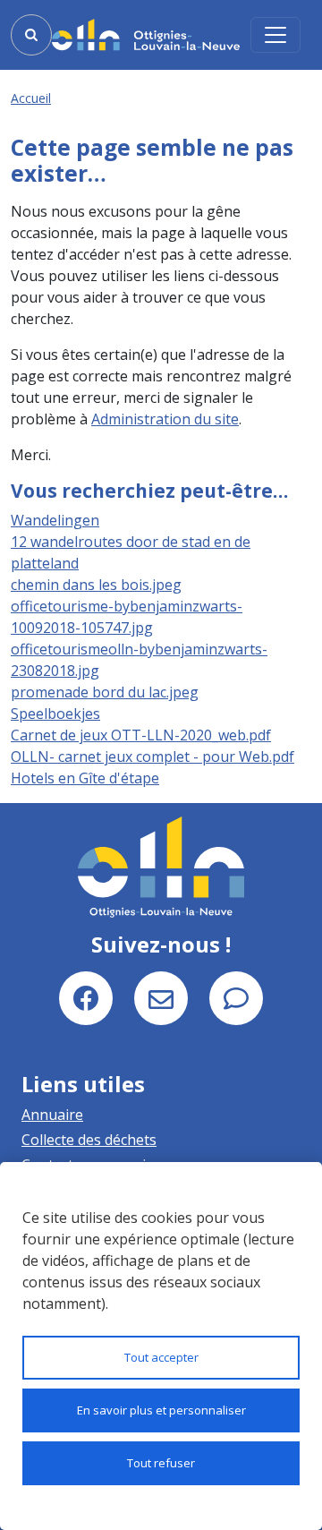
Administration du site (165, 419)
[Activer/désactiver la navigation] (275, 35)
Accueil (31, 98)
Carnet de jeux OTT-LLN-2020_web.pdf (141, 735)
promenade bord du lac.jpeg (105, 692)
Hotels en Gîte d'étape (85, 778)
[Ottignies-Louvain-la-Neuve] (146, 34)
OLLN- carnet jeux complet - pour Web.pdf (152, 756)
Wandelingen (55, 520)
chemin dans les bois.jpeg (96, 584)
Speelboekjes (55, 713)
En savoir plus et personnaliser (161, 1410)
